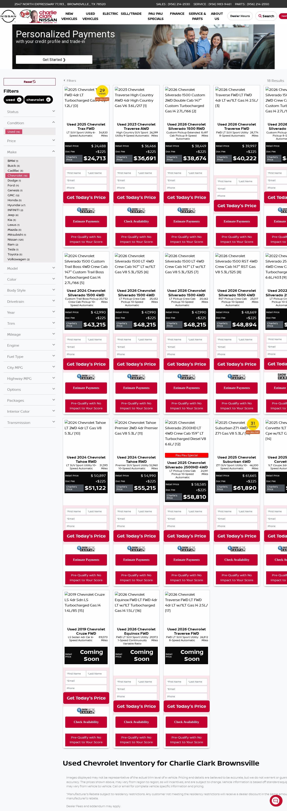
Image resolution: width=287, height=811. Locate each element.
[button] (69, 16)
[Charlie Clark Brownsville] (29, 15)
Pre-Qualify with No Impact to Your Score (86, 239)
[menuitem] (30, 131)
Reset (28, 82)
